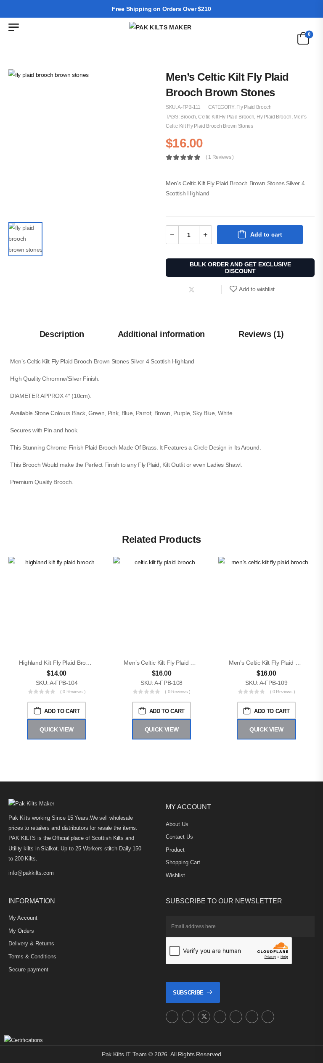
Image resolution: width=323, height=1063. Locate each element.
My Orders (21, 931)
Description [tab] (62, 334)
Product (175, 850)
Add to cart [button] (61, 711)
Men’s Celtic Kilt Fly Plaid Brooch (166, 662)
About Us (177, 824)
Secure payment (28, 969)
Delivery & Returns (31, 943)
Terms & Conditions (32, 956)
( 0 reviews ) (72, 691)
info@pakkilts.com (31, 873)
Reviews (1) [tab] (260, 334)
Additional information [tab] (161, 334)
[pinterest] (220, 1016)
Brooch (188, 117)
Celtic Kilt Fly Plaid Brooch (226, 117)
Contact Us (179, 837)
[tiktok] (252, 1016)
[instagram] (172, 1016)
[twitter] (204, 1016)
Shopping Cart (183, 862)
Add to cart (266, 234)
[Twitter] (191, 290)
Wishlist (175, 875)
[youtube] (236, 1016)
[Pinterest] (208, 290)
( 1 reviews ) (219, 157)
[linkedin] (268, 1016)
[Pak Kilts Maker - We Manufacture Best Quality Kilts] (161, 37)
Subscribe (188, 992)
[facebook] (188, 1016)
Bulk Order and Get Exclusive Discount (240, 268)
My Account (22, 918)
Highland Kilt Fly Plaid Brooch (57, 662)
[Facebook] (174, 290)
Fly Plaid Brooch (253, 107)
